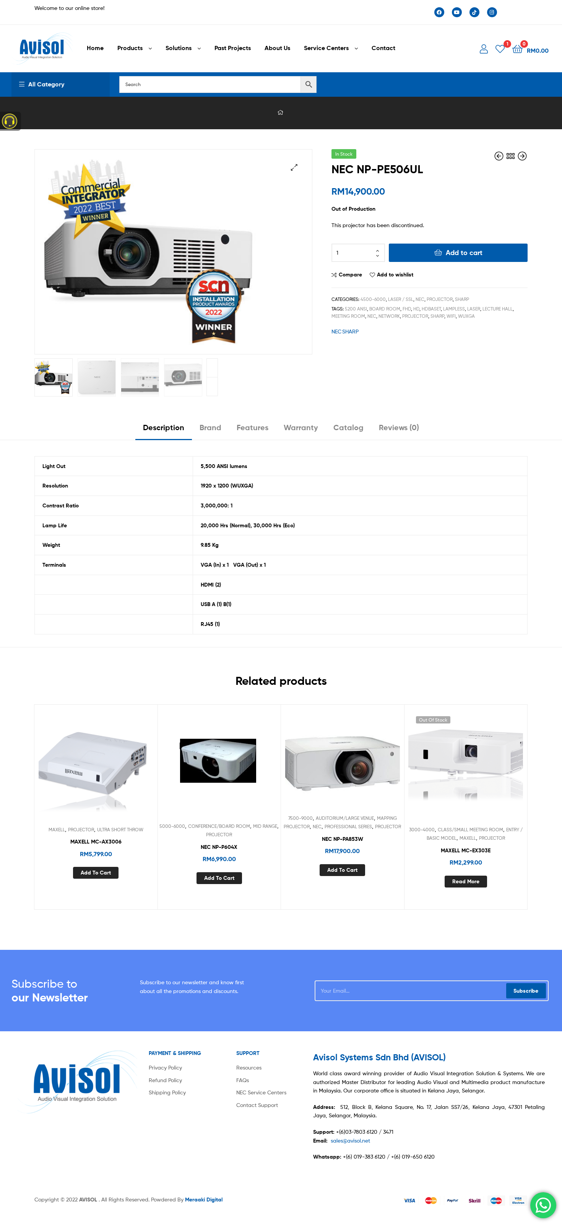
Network (389, 316)
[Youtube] (457, 12)
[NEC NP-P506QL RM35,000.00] (522, 156)
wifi (451, 316)
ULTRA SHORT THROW (120, 829)
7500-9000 (300, 818)
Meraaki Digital (204, 1199)
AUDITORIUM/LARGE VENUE (345, 818)
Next (212, 367)
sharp (437, 316)
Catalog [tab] (348, 427)
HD (416, 309)
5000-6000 (172, 826)
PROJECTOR (440, 299)
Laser (473, 309)
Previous (212, 386)
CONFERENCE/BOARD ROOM (219, 826)
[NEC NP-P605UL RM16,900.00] (500, 156)
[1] (500, 48)
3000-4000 (422, 829)
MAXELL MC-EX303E (466, 850)
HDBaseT (431, 309)
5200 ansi (356, 309)
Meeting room (348, 316)
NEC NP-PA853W (342, 839)
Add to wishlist (395, 274)
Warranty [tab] (301, 427)
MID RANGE (265, 826)
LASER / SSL (400, 299)
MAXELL (57, 829)
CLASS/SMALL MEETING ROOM (470, 829)
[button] (294, 167)
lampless (454, 309)
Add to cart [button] (96, 872)
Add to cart (464, 252)
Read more (465, 881)
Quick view (114, 767)
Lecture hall (497, 309)
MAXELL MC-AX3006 (96, 841)
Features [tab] (252, 427)
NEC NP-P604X (219, 847)
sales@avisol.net (350, 1140)
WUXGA (466, 316)
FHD (407, 309)
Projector (415, 316)
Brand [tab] (210, 427)
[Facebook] (439, 12)
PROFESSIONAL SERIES (348, 826)
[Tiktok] (474, 12)
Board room (384, 309)
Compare (350, 274)
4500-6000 (373, 299)
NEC (420, 299)
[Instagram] (492, 12)
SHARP (462, 299)
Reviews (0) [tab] (399, 427)
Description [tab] (163, 427)
